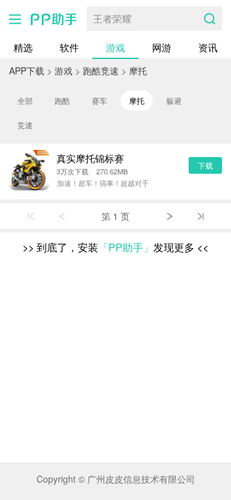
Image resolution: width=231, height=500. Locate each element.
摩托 (138, 70)
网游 (161, 47)
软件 (69, 47)
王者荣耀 (112, 18)
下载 (205, 165)
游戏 (115, 47)
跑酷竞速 (101, 70)
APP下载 (26, 70)
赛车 (99, 100)
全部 (25, 100)
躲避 (174, 100)
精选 (23, 47)
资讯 (208, 47)
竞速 (25, 124)
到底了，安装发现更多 (115, 247)
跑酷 (62, 100)
